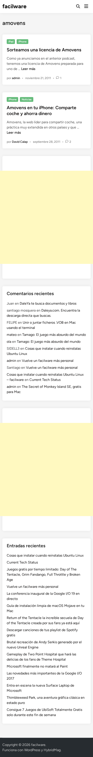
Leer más (28, 69)
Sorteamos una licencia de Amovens (44, 49)
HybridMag (52, 750)
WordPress (32, 750)
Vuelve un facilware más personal (48, 361)
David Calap (20, 142)
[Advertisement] (46, 217)
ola (9, 342)
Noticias (27, 99)
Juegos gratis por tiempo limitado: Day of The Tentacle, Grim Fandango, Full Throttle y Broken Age (43, 574)
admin (16, 78)
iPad (10, 41)
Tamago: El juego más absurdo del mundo (54, 335)
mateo (12, 335)
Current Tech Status (45, 380)
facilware (14, 6)
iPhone (22, 41)
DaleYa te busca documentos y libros (48, 303)
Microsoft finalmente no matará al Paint (37, 666)
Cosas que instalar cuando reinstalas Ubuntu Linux (45, 555)
